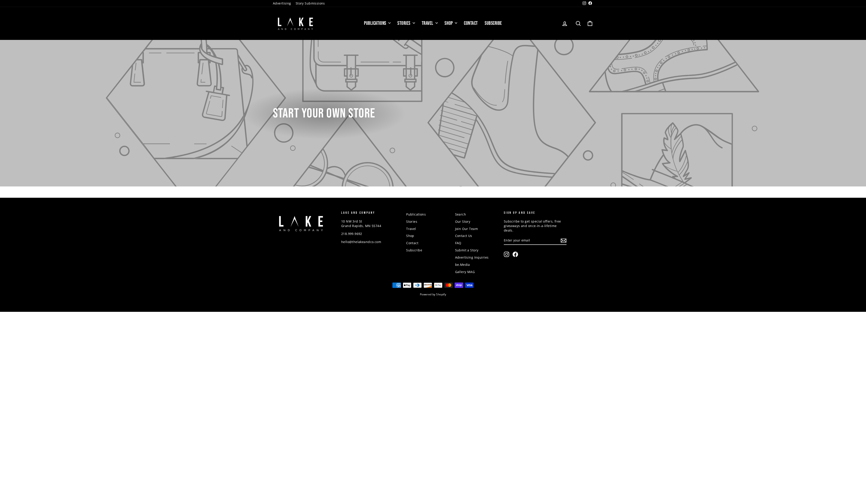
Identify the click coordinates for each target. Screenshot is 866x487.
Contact (471, 23)
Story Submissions (310, 3)
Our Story (462, 221)
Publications (375, 23)
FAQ (458, 243)
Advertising (282, 3)
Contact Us (463, 236)
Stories (404, 23)
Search (460, 214)
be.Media (462, 264)
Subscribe (493, 23)
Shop (449, 23)
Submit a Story (467, 250)
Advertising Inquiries (472, 257)
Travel (428, 23)
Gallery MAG (465, 272)
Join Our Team (466, 229)
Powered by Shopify (433, 294)
